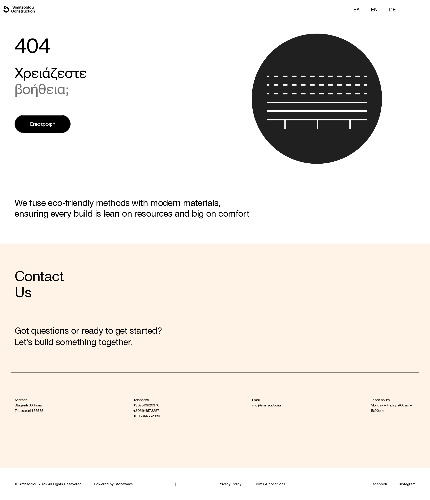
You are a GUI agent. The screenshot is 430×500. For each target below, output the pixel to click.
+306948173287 (146, 410)
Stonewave (124, 484)
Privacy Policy (229, 484)
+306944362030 (146, 416)
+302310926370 (146, 405)
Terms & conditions (269, 484)
